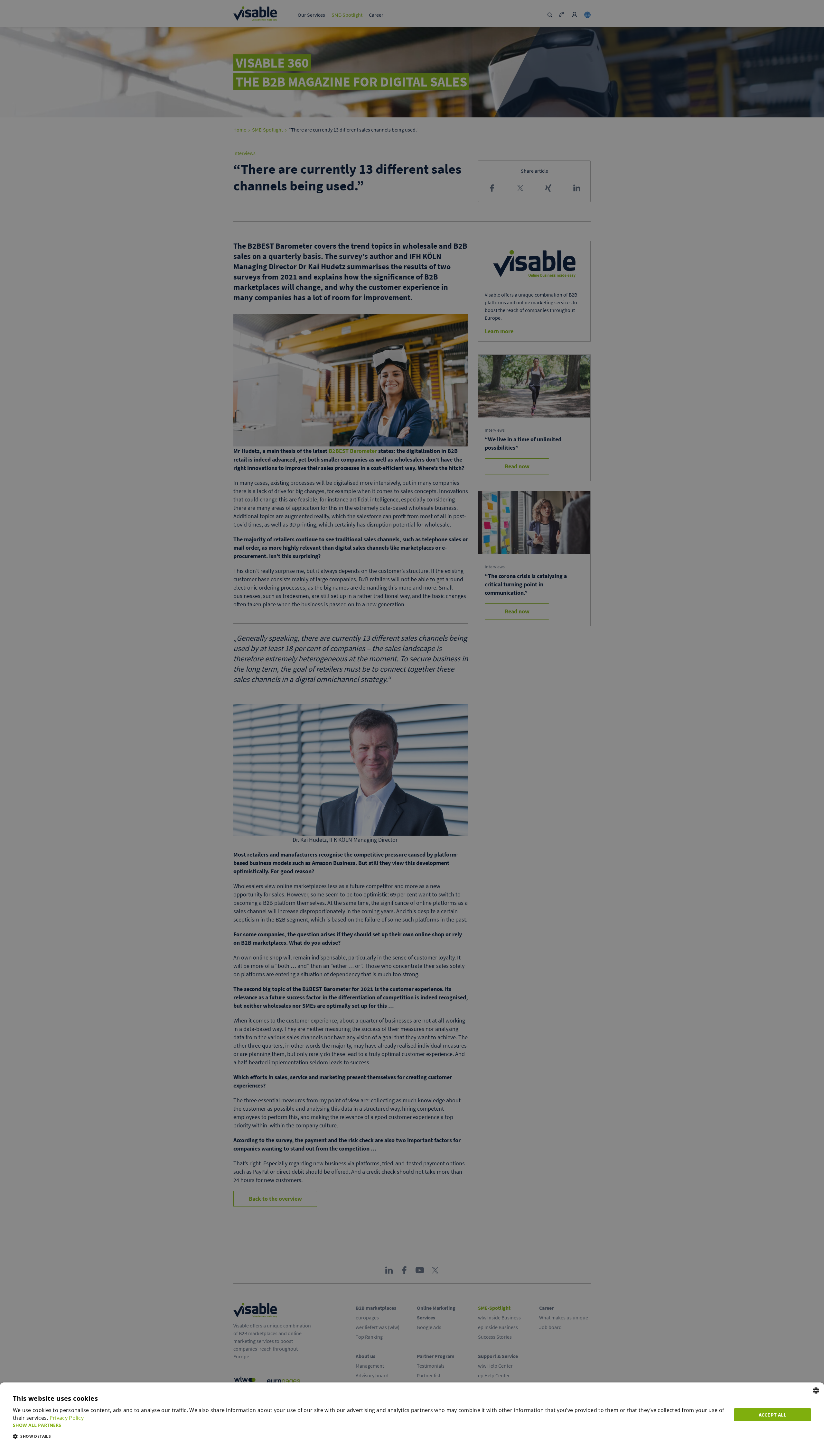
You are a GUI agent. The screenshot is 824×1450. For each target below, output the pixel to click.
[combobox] (816, 1390)
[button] (369, 1425)
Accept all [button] (772, 1414)
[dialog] (412, 1416)
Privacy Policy (67, 1417)
